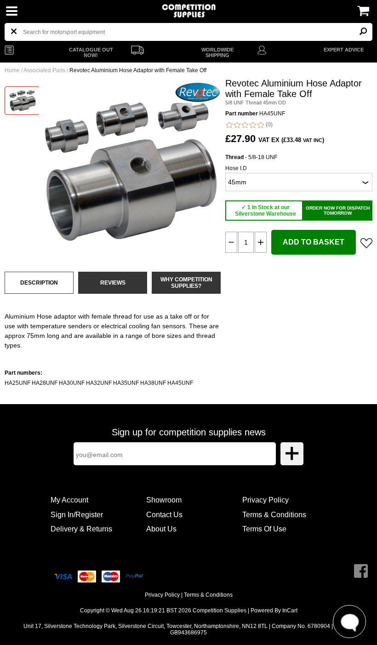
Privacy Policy (265, 500)
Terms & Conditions (274, 515)
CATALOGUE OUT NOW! (91, 52)
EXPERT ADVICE (344, 49)
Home (12, 70)
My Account (69, 500)
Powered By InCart (274, 610)
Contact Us (164, 515)
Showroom (164, 500)
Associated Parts (44, 70)
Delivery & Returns (81, 529)
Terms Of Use (264, 529)
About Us (161, 529)
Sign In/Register (77, 515)
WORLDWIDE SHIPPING (217, 52)
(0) (268, 124)
